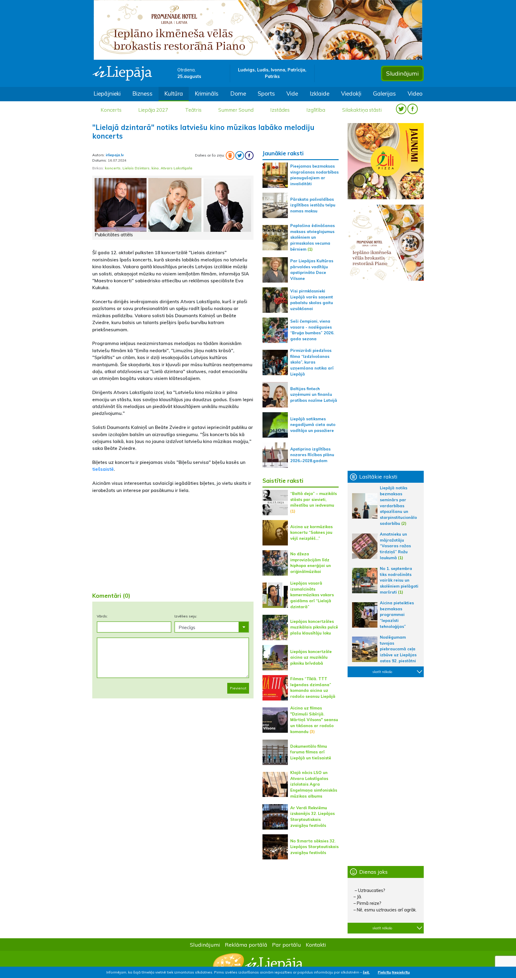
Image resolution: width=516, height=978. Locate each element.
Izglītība (315, 110)
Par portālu (286, 944)
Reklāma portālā (246, 944)
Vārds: (102, 616)
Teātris (193, 110)
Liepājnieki (107, 93)
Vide (292, 93)
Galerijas (384, 93)
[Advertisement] (173, 540)
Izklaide (319, 93)
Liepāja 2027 (153, 110)
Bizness (142, 93)
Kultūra (173, 93)
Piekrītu (384, 972)
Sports (266, 93)
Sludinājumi (402, 73)
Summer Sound (236, 110)
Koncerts (111, 110)
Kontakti (316, 944)
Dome (238, 93)
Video (415, 93)
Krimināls (207, 93)
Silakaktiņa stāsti (362, 110)
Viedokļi (351, 93)
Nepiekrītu (401, 972)
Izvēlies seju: (185, 616)
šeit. (366, 972)
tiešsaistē (103, 469)
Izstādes (280, 110)
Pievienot (238, 688)
